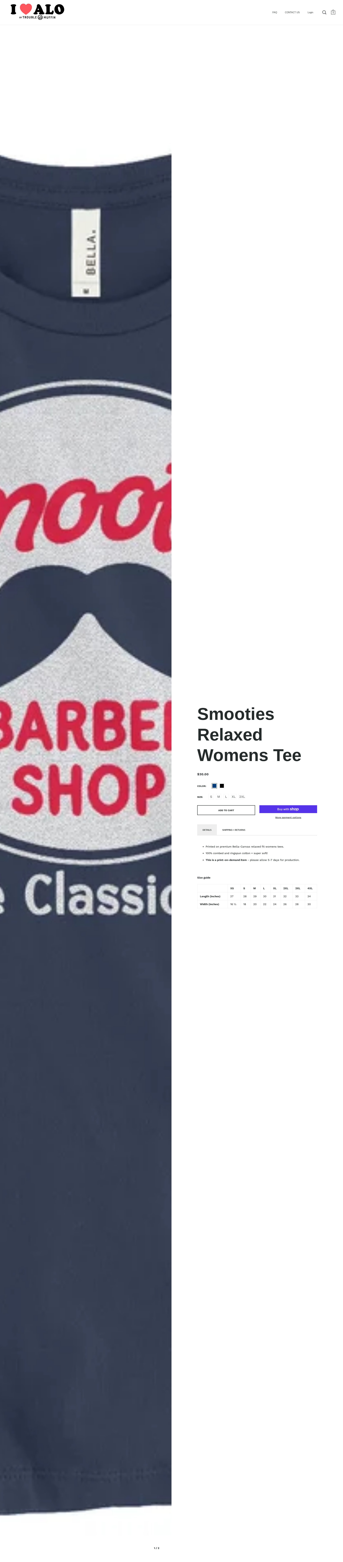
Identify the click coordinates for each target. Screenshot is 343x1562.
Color (201, 786)
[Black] (222, 785)
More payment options (288, 817)
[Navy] (214, 785)
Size (199, 797)
